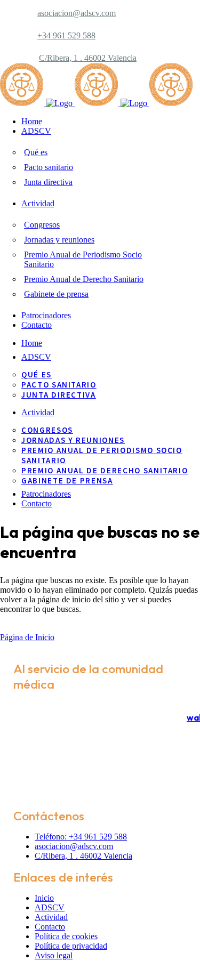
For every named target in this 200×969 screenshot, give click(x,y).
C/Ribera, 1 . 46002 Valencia (88, 57)
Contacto (50, 926)
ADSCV (50, 907)
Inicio (44, 897)
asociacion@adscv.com (76, 13)
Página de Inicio (27, 637)
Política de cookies (66, 936)
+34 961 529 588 (66, 35)
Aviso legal (54, 955)
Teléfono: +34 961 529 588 (81, 836)
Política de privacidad (71, 945)
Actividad (51, 917)
